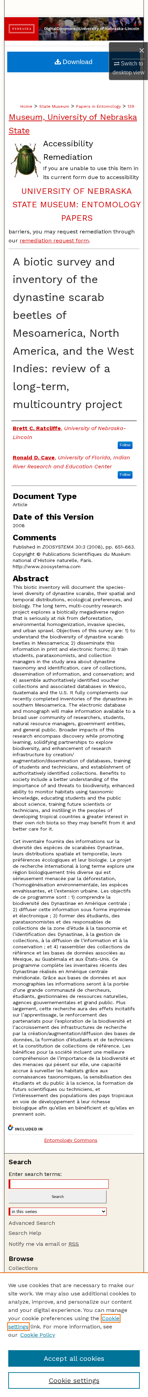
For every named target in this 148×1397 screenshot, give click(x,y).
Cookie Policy (37, 1335)
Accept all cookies (74, 1358)
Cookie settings (74, 1380)
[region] (74, 1334)
